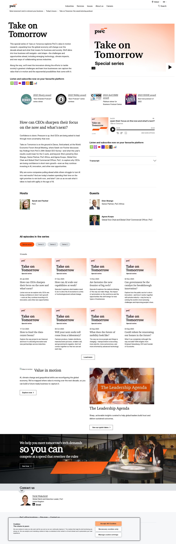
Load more (88, 357)
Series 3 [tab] (40, 244)
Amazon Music (23, 83)
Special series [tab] (27, 244)
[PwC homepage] (13, 5)
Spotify (12, 83)
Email (38, 505)
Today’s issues (51, 11)
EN (164, 2)
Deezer (35, 83)
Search (163, 6)
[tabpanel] (88, 306)
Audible (27, 83)
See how (26, 466)
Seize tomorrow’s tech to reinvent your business (26, 11)
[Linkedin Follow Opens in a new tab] (33, 504)
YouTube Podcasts (19, 83)
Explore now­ (27, 392)
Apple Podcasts (16, 83)
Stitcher (31, 83)
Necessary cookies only (108, 529)
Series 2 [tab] (53, 244)
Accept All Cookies (108, 523)
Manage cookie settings (108, 535)
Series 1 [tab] (65, 244)
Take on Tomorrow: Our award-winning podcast (76, 11)
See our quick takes (100, 427)
